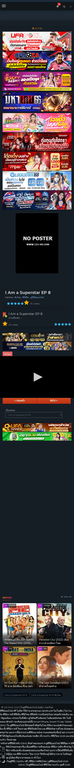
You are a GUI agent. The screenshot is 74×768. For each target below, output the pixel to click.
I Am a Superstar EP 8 (25, 314)
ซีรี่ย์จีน (25, 297)
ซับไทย (17, 297)
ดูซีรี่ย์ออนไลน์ (37, 297)
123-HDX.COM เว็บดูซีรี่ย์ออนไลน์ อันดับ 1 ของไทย (28, 707)
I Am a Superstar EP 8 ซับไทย (46, 695)
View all (67, 596)
